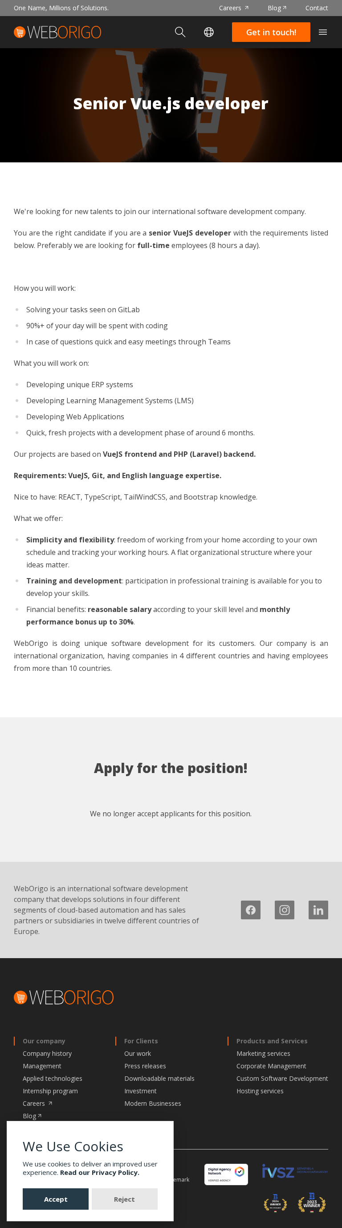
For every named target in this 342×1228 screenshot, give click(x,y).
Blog (274, 8)
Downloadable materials (159, 1078)
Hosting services (260, 1091)
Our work (137, 1053)
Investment (140, 1091)
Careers (231, 8)
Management (42, 1066)
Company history (47, 1053)
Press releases (145, 1066)
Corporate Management (271, 1066)
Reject (124, 1199)
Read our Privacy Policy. (99, 1172)
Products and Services (272, 1041)
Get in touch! (271, 32)
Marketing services (263, 1053)
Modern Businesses (152, 1103)
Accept (56, 1199)
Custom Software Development (282, 1078)
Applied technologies (52, 1078)
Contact (316, 8)
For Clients (141, 1041)
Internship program (50, 1091)
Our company (44, 1041)
